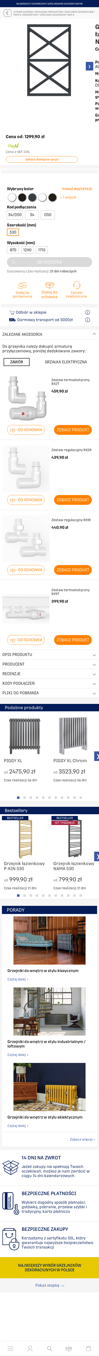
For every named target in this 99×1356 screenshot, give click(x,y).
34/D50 (15, 214)
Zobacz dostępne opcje (41, 159)
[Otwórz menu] (11, 1349)
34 (32, 214)
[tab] (18, 798)
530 (13, 232)
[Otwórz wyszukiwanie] (49, 1348)
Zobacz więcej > (82, 1139)
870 (13, 250)
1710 (41, 250)
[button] (30, 1348)
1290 (27, 250)
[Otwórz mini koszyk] (88, 1348)
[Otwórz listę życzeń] (68, 1348)
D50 (47, 214)
